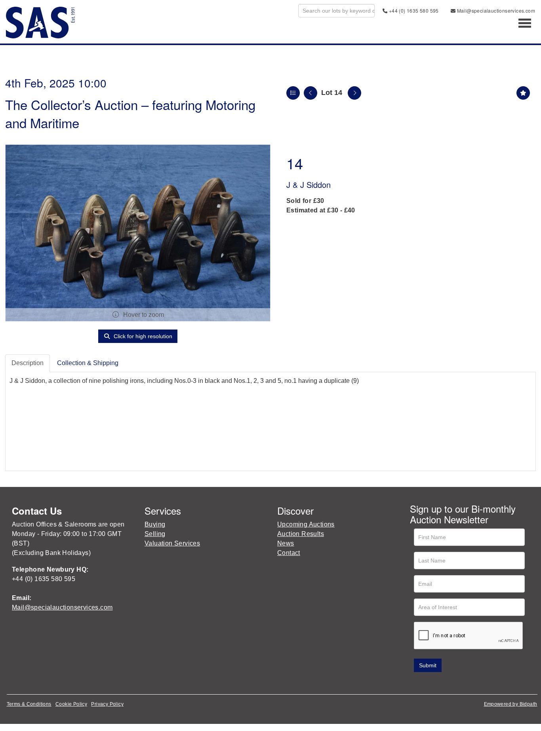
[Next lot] (354, 93)
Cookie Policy (71, 704)
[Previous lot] (310, 93)
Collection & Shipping (87, 363)
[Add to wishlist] (523, 93)
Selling (155, 533)
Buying (155, 524)
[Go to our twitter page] (434, 683)
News (285, 543)
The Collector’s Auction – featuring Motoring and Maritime (130, 113)
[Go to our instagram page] (466, 683)
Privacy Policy (107, 704)
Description (27, 363)
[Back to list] (293, 93)
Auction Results (300, 533)
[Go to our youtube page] (450, 683)
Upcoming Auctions (306, 524)
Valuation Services (172, 543)
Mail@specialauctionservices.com (495, 10)
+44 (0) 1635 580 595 (412, 10)
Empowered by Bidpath (510, 704)
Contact (288, 552)
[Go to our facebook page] (417, 683)
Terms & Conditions (29, 704)
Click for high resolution (142, 336)
